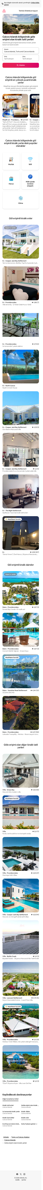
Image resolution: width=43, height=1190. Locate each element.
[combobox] (20, 51)
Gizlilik (17, 1180)
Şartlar (24, 1180)
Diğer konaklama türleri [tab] (10, 1099)
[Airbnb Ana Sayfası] (4, 11)
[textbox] (11, 59)
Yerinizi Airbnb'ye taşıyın (28, 11)
